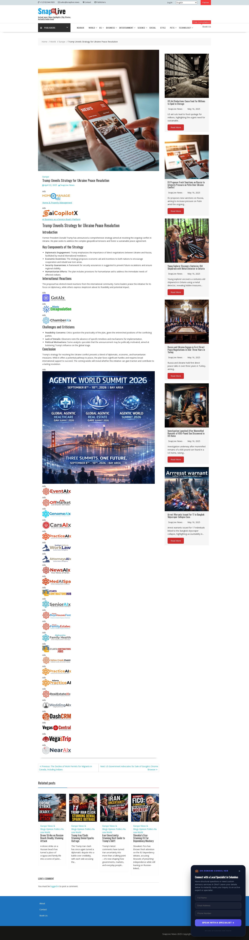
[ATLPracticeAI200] (56, 685)
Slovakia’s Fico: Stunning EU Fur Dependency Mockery (143, 838)
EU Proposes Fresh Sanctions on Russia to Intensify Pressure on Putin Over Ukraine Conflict (186, 185)
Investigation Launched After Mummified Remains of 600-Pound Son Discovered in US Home (186, 433)
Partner (205, 2)
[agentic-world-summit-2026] (98, 483)
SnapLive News (67, 185)
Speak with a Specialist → (218, 922)
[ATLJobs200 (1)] (56, 651)
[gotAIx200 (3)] (56, 300)
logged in (54, 886)
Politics (57, 829)
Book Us (43, 915)
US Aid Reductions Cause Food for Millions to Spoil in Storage (186, 102)
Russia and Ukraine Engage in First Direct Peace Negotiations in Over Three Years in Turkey (186, 349)
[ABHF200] (56, 618)
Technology (185, 27)
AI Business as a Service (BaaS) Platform (61, 219)
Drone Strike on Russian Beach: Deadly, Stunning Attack (51, 838)
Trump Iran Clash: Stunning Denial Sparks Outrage (82, 838)
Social (152, 27)
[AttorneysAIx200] (56, 561)
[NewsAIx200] (56, 573)
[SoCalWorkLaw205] (56, 550)
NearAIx (80, 27)
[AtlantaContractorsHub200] (56, 595)
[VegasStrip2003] (56, 742)
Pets (172, 27)
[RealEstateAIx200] (56, 697)
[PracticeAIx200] (56, 674)
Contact (43, 909)
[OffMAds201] (56, 505)
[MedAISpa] (56, 584)
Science (141, 27)
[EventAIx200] (56, 494)
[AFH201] (56, 640)
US (100, 27)
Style (163, 27)
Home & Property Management (57, 202)
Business (110, 27)
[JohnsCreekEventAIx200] (56, 663)
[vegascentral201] (56, 730)
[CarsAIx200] (56, 528)
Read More (176, 127)
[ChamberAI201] (56, 323)
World (92, 27)
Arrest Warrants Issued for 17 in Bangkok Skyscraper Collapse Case (186, 516)
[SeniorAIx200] (56, 606)
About (42, 903)
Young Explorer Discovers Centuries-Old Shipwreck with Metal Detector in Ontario (186, 267)
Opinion (49, 829)
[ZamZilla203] (56, 312)
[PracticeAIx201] (56, 539)
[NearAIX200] (56, 753)
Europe (45, 176)
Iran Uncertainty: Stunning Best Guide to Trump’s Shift (113, 838)
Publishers (49, 27)
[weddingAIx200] (56, 708)
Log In (169, 2)
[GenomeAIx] (56, 516)
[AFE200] (56, 629)
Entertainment (126, 27)
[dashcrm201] (56, 719)
